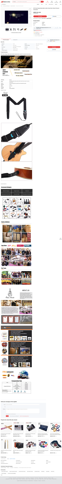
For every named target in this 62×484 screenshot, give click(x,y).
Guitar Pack (52, 471)
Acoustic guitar (18, 460)
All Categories (4, 4)
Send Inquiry (40, 16)
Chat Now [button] (54, 16)
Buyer (42, 4)
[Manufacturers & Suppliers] (5, 2)
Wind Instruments (18, 463)
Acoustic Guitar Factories (22, 471)
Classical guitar (33, 460)
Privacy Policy (43, 480)
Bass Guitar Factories (30, 471)
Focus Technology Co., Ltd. (25, 480)
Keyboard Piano (33, 463)
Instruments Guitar (37, 471)
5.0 (50, 41)
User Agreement (36, 480)
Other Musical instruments (4, 463)
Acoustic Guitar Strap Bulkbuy (12, 473)
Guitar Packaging (4, 473)
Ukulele (47, 460)
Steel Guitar (42, 471)
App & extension (51, 4)
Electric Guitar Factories (5, 471)
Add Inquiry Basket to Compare (16, 32)
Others (47, 463)
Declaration (39, 480)
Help (46, 4)
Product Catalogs (12, 458)
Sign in (60, 2)
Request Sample (49, 18)
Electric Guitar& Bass (3, 460)
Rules (60, 4)
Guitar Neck (47, 471)
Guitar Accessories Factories (13, 471)
